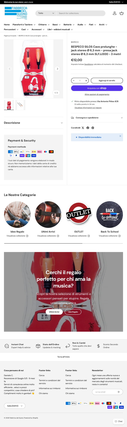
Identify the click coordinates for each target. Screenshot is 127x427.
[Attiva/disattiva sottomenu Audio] (85, 24)
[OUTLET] (79, 214)
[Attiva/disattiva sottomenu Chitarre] (48, 24)
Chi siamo (43, 393)
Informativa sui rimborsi (49, 388)
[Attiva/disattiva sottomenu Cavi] (27, 29)
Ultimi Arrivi (48, 231)
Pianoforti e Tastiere (22, 24)
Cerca (41, 375)
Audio (80, 24)
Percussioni (10, 29)
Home (7, 24)
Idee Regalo (17, 231)
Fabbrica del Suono (16, 418)
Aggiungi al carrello (107, 80)
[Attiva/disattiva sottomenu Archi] (106, 24)
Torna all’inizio (63, 357)
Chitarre (42, 24)
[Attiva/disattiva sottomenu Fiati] (95, 24)
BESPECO (75, 42)
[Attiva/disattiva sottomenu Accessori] (43, 29)
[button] (121, 13)
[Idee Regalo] (17, 214)
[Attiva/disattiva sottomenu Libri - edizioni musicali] (71, 29)
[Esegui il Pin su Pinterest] (92, 127)
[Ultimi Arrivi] (48, 214)
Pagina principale (10, 36)
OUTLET (78, 231)
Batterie (68, 24)
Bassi (55, 24)
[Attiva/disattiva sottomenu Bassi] (59, 24)
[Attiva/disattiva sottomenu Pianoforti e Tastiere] (34, 24)
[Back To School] (109, 214)
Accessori (37, 29)
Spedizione (88, 64)
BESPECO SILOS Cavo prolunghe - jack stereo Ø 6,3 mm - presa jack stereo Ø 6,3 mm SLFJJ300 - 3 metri (33, 36)
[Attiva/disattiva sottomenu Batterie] (73, 24)
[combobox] (70, 13)
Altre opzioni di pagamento (97, 94)
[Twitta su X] (82, 127)
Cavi (23, 29)
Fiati (91, 24)
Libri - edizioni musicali (59, 29)
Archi (101, 24)
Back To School (110, 231)
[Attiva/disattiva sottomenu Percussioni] (17, 29)
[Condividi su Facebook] (87, 127)
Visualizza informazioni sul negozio (88, 108)
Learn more (18, 2)
